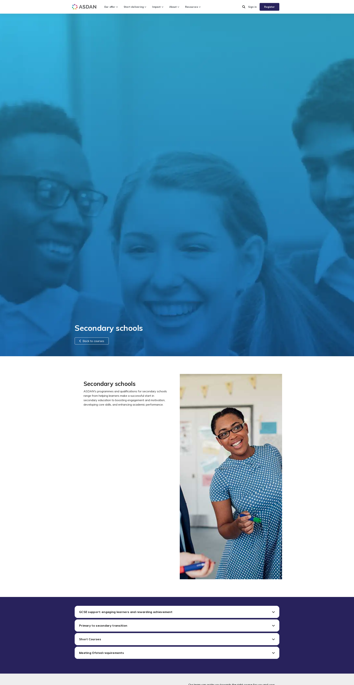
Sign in (252, 6)
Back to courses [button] (93, 341)
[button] (243, 7)
